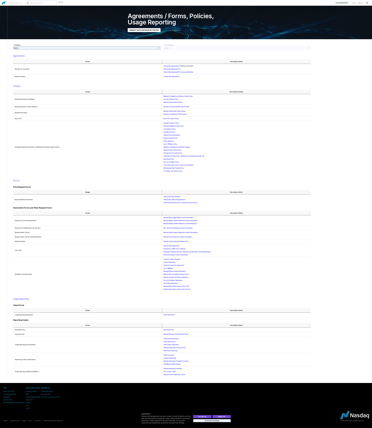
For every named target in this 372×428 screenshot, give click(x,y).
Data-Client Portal (169, 315)
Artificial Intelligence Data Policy (174, 126)
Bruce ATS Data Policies (171, 118)
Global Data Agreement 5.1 (172, 66)
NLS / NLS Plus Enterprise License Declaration (178, 228)
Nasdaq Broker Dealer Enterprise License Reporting (180, 223)
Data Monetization (342, 3)
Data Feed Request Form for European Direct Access (180, 202)
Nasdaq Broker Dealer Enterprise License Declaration (181, 220)
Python (28, 403)
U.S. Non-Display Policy (171, 99)
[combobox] (41, 3)
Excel (27, 408)
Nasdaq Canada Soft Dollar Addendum (176, 277)
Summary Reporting (170, 358)
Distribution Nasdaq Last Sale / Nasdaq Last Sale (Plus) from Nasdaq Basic (187, 252)
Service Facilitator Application (173, 280)
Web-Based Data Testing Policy (174, 168)
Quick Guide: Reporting (171, 344)
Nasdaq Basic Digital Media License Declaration (179, 217)
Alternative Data (8, 391)
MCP (27, 394)
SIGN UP (360, 3)
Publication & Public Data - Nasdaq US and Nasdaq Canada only (184, 156)
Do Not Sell (37, 420)
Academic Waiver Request (172, 259)
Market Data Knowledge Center (144, 30)
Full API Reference (47, 391)
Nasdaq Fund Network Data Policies (175, 114)
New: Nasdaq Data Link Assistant (14, 403)
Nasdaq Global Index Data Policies (175, 111)
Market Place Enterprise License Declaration (178, 237)
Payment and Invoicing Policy (173, 153)
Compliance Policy (169, 132)
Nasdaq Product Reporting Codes (174, 374)
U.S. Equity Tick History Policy (173, 171)
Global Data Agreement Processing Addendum (178, 72)
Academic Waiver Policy (171, 123)
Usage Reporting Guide (171, 338)
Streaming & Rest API (33, 397)
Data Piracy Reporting (170, 350)
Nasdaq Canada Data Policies (173, 102)
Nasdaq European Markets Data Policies (176, 106)
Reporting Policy (169, 159)
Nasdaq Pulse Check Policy (172, 150)
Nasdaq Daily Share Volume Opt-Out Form (177, 289)
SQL (27, 405)
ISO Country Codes (170, 371)
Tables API (29, 400)
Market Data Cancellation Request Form (176, 274)
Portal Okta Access (170, 341)
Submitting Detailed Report (172, 364)
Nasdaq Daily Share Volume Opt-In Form (176, 286)
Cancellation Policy (170, 129)
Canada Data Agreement (171, 76)
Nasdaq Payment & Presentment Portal (176, 334)
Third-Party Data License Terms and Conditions (179, 165)
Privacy (6, 420)
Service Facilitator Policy (171, 162)
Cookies (24, 420)
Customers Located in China (50, 397)
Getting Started (31, 391)
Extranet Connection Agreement (174, 265)
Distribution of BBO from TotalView (175, 249)
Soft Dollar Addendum (171, 283)
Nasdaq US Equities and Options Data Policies (178, 96)
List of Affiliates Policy (170, 144)
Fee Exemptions (169, 141)
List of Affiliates (168, 268)
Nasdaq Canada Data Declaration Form (176, 241)
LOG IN (354, 3)
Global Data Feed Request (172, 196)
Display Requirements (170, 138)
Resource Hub (45, 394)
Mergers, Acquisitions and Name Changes (177, 147)
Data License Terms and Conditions (53, 420)
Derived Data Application (171, 246)
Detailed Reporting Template (173, 368)
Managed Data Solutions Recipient (175, 271)
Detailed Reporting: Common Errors (175, 347)
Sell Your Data (7, 400)
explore (60, 2)
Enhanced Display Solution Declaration (176, 255)
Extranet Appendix (169, 262)
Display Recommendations (172, 135)
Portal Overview (169, 355)
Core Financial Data (9, 394)
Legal (30, 420)
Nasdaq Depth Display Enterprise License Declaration (181, 232)
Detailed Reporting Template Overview (176, 361)
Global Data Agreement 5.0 (172, 69)
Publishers (6, 397)
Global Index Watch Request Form (174, 199)
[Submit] (28, 3)
